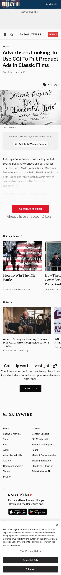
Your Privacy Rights (42, 444)
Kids (5, 444)
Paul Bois (7, 72)
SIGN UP (53, 34)
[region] (30, 548)
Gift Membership (40, 439)
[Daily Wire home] (30, 34)
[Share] (55, 85)
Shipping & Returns (41, 460)
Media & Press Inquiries (44, 455)
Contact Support (40, 433)
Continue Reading (30, 208)
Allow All (30, 569)
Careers (36, 428)
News (6, 428)
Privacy (7, 476)
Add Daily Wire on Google (32, 144)
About (6, 450)
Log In (49, 216)
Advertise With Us (12, 455)
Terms (6, 471)
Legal (35, 450)
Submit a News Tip (41, 471)
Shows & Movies (12, 433)
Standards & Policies (42, 466)
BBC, (26, 193)
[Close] (57, 524)
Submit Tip (31, 388)
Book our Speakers (13, 466)
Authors (7, 460)
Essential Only (30, 560)
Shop (5, 439)
